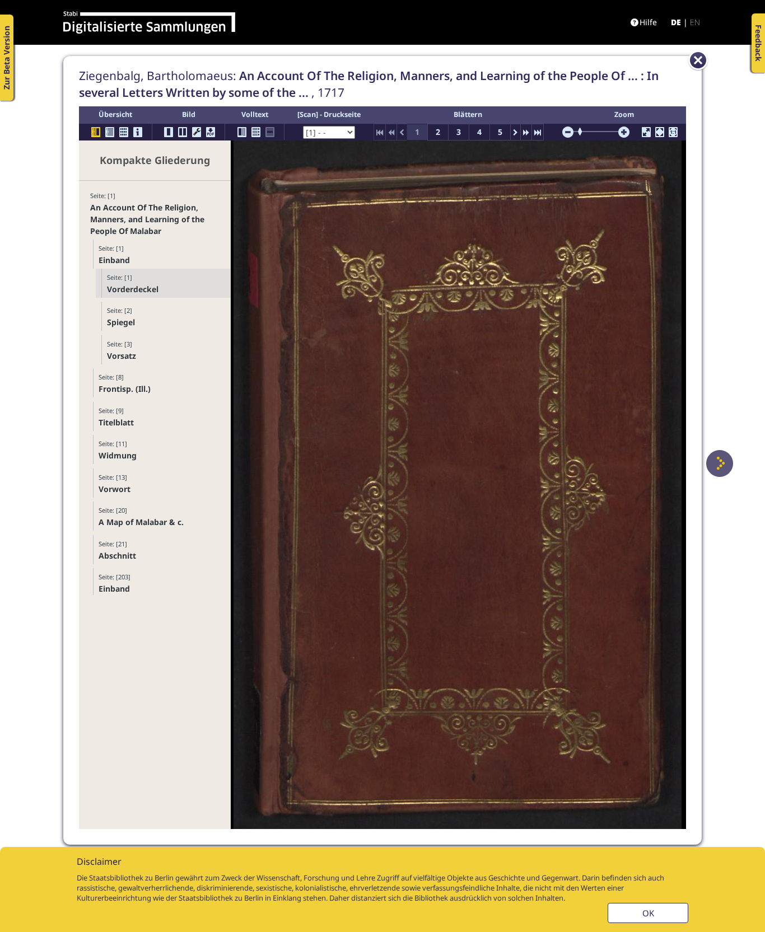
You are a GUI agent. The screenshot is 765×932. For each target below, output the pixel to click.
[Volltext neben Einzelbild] (241, 132)
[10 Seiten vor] (526, 132)
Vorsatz (121, 355)
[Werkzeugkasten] (196, 132)
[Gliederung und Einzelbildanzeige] (95, 132)
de (676, 22)
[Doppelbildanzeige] (182, 132)
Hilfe (648, 22)
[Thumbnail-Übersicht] (123, 132)
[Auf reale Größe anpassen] (673, 132)
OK (648, 913)
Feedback (758, 43)
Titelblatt (116, 422)
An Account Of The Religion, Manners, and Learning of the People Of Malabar (147, 219)
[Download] (210, 132)
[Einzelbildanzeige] (168, 132)
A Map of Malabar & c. (141, 522)
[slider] (583, 131)
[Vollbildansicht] (646, 132)
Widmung (118, 455)
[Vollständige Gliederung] (109, 132)
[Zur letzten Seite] (537, 132)
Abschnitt (117, 555)
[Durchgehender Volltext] (255, 132)
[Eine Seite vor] (719, 463)
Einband (114, 260)
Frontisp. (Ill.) (125, 388)
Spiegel (121, 322)
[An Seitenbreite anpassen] (659, 132)
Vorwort (114, 489)
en (695, 22)
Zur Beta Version (6, 58)
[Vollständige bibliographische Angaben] (137, 132)
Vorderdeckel (132, 289)
